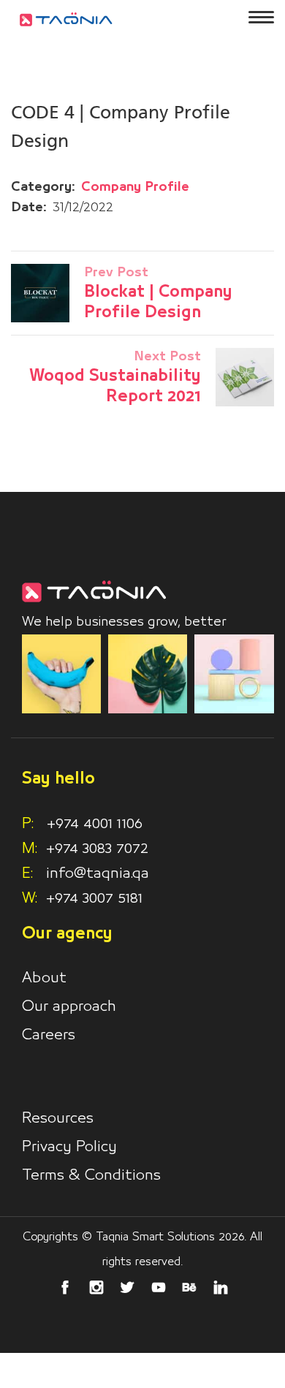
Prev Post (116, 272)
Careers (48, 1035)
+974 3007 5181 (94, 898)
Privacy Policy (69, 1146)
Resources (58, 1118)
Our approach (69, 1006)
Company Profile (135, 187)
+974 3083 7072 (97, 848)
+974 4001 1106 (82, 823)
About (44, 978)
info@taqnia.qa (97, 873)
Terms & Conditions (91, 1175)
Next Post (167, 357)
